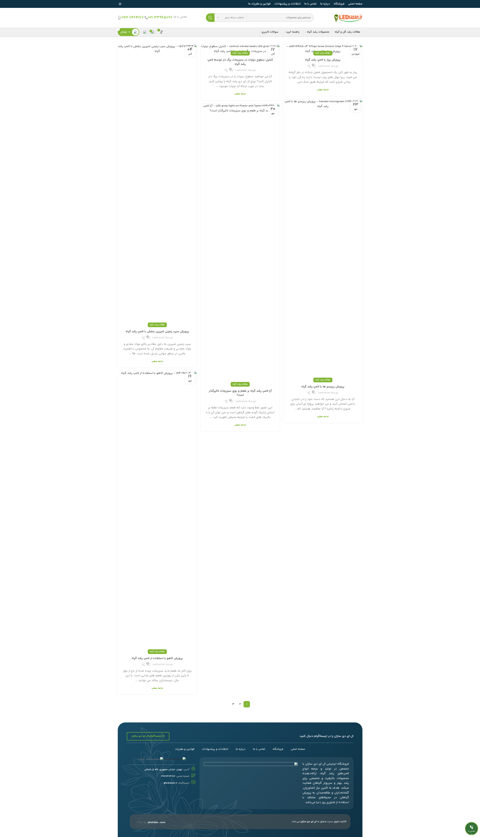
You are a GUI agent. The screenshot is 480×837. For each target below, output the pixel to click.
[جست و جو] (210, 17)
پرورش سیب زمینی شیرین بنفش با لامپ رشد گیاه (157, 331)
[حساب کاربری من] (144, 32)
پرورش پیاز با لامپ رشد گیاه (322, 60)
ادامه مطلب (323, 90)
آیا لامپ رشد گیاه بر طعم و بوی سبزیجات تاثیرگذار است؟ (240, 393)
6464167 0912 (132, 17)
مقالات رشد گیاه (323, 53)
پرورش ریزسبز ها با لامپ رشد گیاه (322, 386)
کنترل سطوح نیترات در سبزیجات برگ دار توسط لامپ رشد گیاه (240, 62)
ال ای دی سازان (308, 822)
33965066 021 (160, 17)
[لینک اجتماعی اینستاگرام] (120, 4)
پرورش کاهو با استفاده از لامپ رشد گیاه (157, 658)
